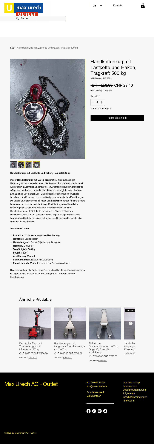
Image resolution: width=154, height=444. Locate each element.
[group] (77, 334)
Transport (107, 90)
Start (12, 47)
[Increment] (102, 102)
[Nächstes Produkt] (130, 323)
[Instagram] (100, 411)
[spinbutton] (97, 102)
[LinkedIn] (94, 411)
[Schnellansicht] (35, 323)
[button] (143, 5)
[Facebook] (88, 411)
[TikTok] (105, 411)
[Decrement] (93, 102)
